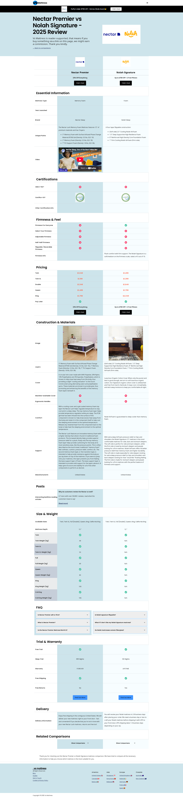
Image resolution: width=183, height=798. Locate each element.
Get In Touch (37, 778)
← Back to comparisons (42, 48)
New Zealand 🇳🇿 (141, 779)
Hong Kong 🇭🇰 (111, 779)
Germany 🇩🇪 (124, 782)
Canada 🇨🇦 (95, 779)
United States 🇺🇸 (97, 775)
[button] (147, 3)
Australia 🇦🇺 (140, 775)
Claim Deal (116, 9)
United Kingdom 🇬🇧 (126, 775)
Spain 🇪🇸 (122, 788)
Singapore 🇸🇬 (111, 775)
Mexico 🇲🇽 (95, 782)
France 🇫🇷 (123, 785)
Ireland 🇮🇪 (123, 779)
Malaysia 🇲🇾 (110, 782)
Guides (35, 776)
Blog (34, 773)
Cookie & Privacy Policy (40, 780)
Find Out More (80, 697)
